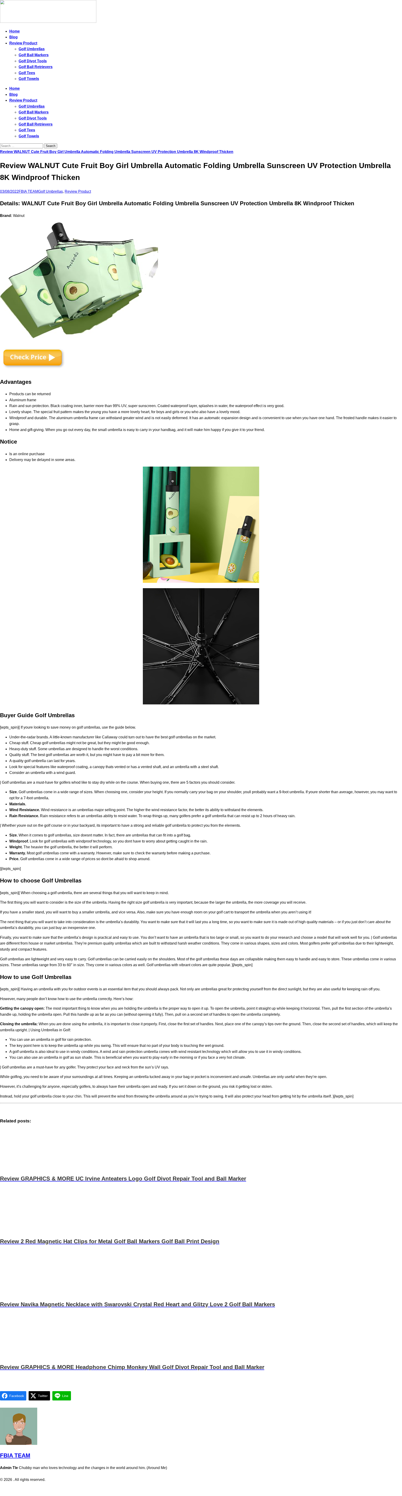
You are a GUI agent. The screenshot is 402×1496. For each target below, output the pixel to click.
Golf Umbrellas (32, 49)
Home (14, 31)
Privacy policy (191, 1489)
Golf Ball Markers (34, 55)
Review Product (23, 43)
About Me (214, 1489)
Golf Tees (27, 73)
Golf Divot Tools (33, 61)
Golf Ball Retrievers (36, 67)
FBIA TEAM (28, 191)
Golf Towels (29, 79)
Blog (13, 37)
